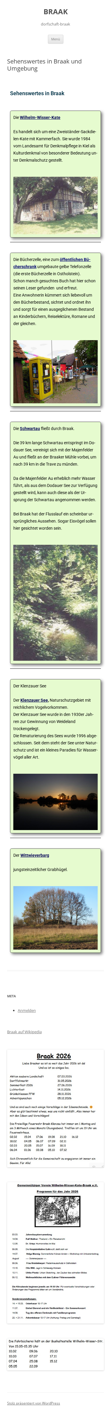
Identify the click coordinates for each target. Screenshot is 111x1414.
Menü (55, 39)
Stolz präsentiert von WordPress (33, 1403)
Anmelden (27, 1010)
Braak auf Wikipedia (24, 1031)
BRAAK (56, 11)
